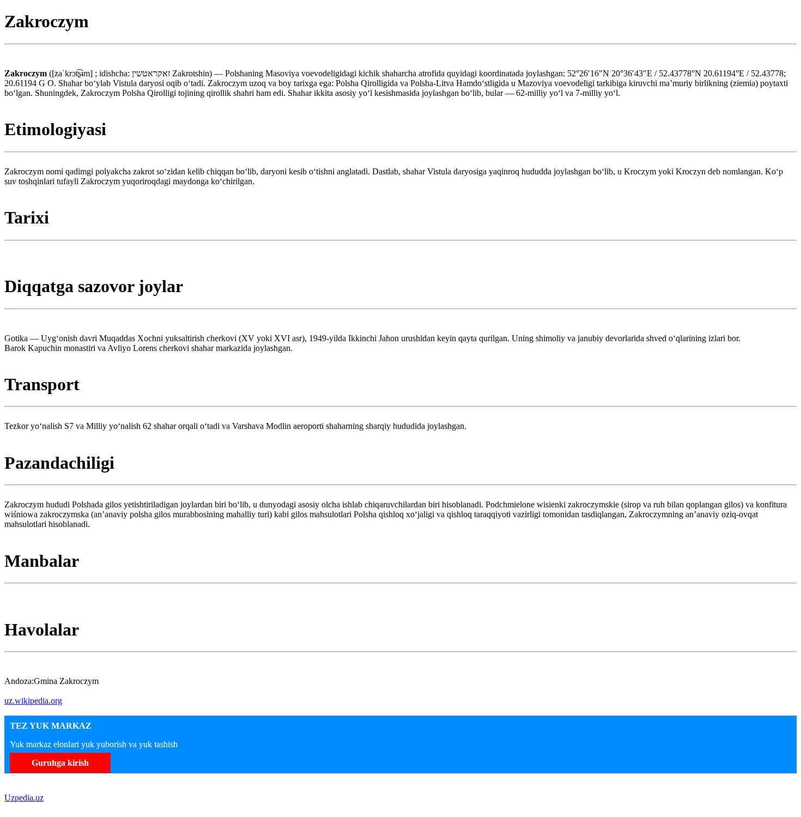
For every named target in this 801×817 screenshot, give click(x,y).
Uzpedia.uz (24, 797)
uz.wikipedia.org (33, 700)
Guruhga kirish (60, 762)
